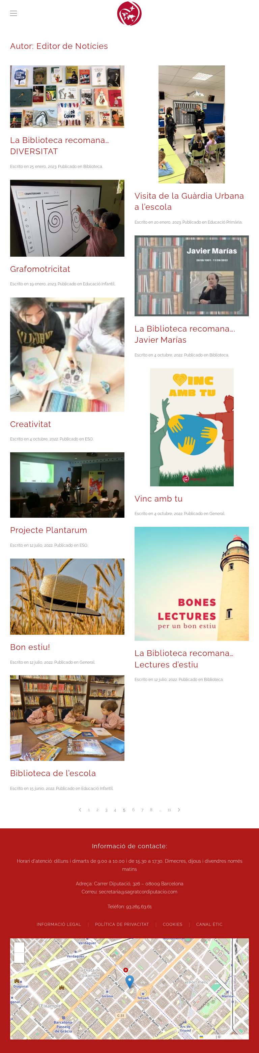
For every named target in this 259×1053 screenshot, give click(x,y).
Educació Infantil (98, 284)
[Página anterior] (80, 810)
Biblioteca (92, 166)
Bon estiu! (30, 647)
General (216, 513)
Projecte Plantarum (48, 530)
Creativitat (30, 424)
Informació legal (59, 924)
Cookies (172, 924)
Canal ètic (209, 924)
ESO (89, 439)
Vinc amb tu (159, 499)
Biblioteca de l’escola (53, 773)
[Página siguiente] (178, 810)
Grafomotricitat (40, 269)
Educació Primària (225, 222)
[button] (13, 13)
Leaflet (209, 1036)
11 (169, 809)
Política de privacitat (122, 924)
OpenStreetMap (234, 1036)
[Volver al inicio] (129, 13)
